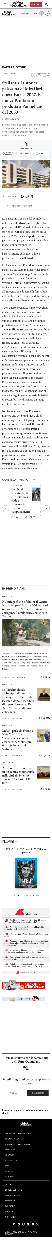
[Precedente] (5, 508)
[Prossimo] (46, 508)
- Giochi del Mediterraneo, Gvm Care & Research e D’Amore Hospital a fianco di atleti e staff (25, 921)
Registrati (38, 1092)
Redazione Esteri (12, 718)
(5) (49, 789)
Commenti (11, 196)
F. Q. (14, 517)
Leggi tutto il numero (26, 895)
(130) (48, 718)
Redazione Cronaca (13, 677)
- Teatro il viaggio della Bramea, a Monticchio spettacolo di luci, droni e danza (24, 928)
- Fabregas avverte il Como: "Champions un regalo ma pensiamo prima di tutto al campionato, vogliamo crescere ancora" (26, 943)
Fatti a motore (14, 67)
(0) (34, 517)
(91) (48, 755)
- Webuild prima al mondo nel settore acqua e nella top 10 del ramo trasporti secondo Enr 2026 (24, 965)
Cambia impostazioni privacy (18, 1144)
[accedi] (47, 4)
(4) (49, 677)
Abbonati (36, 4)
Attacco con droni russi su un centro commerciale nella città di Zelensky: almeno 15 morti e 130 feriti (18, 775)
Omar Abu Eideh (11, 119)
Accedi (14, 1092)
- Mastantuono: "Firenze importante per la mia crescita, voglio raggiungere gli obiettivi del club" (24, 951)
